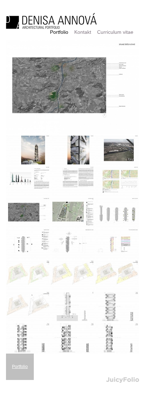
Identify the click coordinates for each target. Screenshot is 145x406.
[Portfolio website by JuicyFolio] (122, 380)
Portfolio (20, 366)
